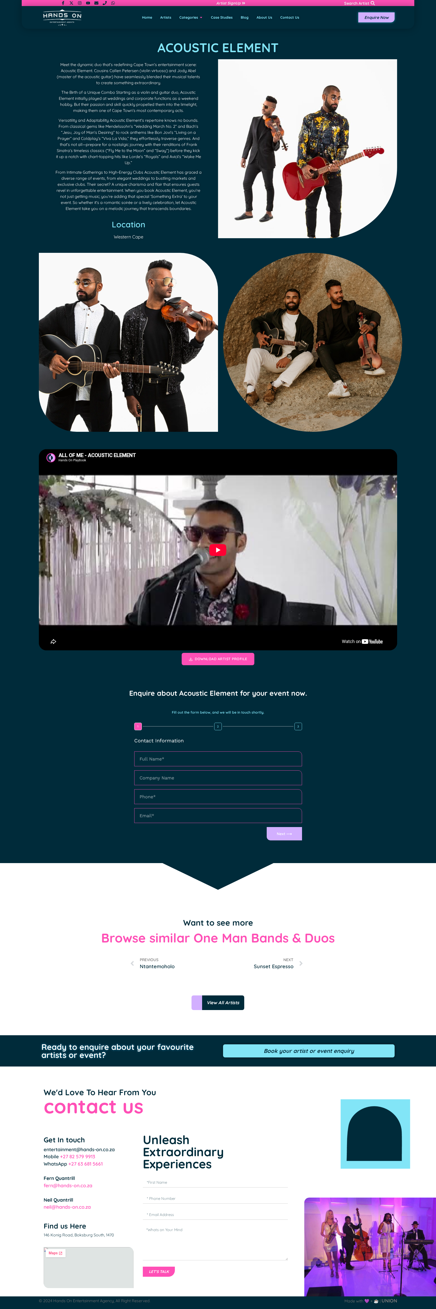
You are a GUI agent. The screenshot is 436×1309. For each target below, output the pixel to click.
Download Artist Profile (221, 659)
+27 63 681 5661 (85, 1164)
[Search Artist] (373, 3)
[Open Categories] (201, 17)
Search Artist (356, 3)
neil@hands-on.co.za (67, 1207)
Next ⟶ (284, 833)
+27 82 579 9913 (77, 1156)
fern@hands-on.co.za (68, 1185)
